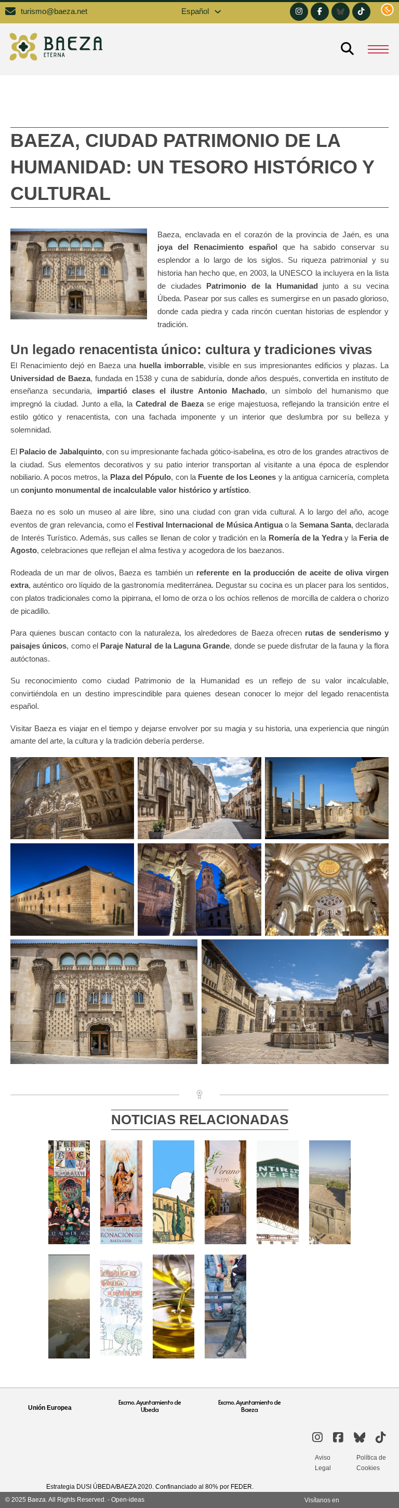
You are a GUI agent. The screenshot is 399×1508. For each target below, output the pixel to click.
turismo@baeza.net (54, 11)
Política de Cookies (371, 1463)
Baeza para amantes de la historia (333, 1178)
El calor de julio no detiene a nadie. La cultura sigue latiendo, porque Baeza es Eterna (177, 1230)
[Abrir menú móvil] (378, 49)
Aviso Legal (323, 1463)
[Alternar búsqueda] (347, 49)
